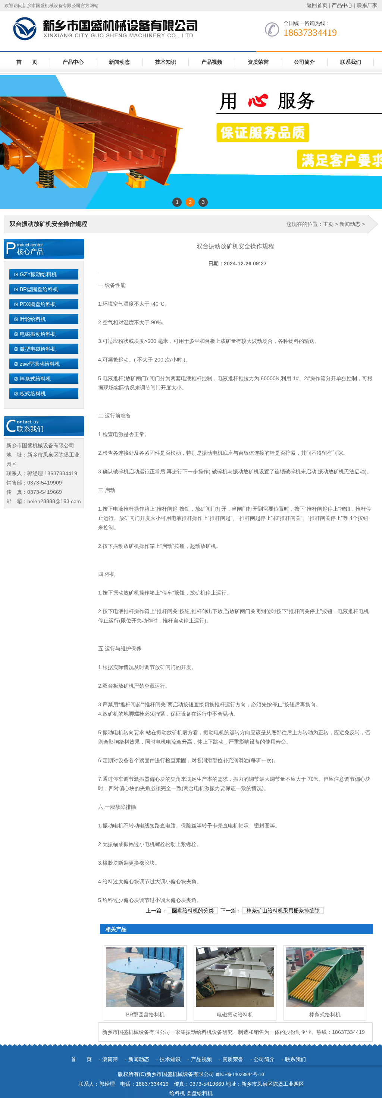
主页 (328, 224)
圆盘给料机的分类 (193, 911)
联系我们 (350, 62)
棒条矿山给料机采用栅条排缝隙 (283, 911)
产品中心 (342, 5)
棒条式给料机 (35, 379)
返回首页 (317, 5)
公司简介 (304, 62)
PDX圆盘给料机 (38, 304)
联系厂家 (367, 5)
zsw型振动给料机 (40, 364)
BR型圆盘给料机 (39, 289)
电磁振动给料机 (38, 334)
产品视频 (211, 62)
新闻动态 (119, 62)
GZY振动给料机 (38, 274)
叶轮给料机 (33, 319)
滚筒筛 (110, 1059)
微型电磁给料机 (38, 349)
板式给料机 (33, 394)
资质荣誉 (258, 62)
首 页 (26, 62)
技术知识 (165, 62)
